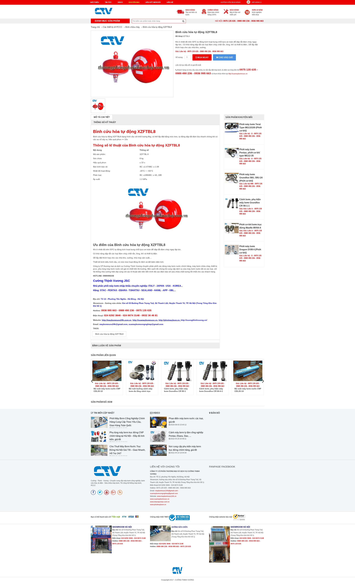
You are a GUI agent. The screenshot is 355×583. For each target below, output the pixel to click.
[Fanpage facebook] (93, 492)
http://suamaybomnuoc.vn (238, 74)
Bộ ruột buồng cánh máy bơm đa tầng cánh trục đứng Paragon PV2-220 (140, 390)
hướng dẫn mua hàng (230, 2)
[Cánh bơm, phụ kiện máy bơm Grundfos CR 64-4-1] (212, 371)
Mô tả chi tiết (102, 117)
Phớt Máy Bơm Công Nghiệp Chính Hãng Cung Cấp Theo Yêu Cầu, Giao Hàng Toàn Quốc (127, 422)
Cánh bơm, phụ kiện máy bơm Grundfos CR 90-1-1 (250, 202)
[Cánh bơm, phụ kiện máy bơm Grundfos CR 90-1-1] (232, 203)
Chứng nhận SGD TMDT (159, 517)
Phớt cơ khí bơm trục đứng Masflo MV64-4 (250, 226)
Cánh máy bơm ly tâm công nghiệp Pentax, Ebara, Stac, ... (186, 434)
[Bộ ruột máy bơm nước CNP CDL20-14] (247, 371)
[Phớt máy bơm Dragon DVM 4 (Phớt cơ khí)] (232, 249)
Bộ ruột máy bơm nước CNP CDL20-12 (107, 390)
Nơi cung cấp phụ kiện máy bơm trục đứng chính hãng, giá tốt (185, 448)
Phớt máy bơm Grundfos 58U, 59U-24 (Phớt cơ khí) (251, 177)
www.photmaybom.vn (158, 505)
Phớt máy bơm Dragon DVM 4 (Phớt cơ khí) (250, 249)
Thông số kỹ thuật (105, 122)
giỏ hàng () (256, 2)
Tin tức (108, 2)
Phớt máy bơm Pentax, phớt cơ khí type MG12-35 (249, 152)
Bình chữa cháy (132, 27)
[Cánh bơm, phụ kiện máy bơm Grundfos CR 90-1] (177, 371)
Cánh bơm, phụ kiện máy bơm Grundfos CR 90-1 (176, 390)
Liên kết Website (153, 2)
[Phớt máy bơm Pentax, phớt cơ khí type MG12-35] (232, 153)
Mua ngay (203, 57)
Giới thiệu (94, 2)
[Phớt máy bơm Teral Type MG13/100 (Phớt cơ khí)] (232, 127)
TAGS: (96, 328)
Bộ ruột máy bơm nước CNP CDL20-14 (247, 390)
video (120, 2)
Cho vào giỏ (225, 57)
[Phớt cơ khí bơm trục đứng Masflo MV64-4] (232, 228)
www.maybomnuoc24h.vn (166, 496)
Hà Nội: (219, 21)
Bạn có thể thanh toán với (101, 517)
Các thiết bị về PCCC (112, 27)
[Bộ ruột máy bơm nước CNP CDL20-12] (106, 371)
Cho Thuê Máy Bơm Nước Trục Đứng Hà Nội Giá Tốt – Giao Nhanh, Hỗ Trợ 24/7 (127, 450)
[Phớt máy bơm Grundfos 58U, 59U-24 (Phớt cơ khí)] (232, 178)
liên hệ (170, 2)
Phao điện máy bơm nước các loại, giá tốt (186, 420)
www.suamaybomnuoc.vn (159, 499)
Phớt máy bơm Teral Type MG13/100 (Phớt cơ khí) (250, 127)
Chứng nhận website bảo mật (220, 517)
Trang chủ (95, 27)
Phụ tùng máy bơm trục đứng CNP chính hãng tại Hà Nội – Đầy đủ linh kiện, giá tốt (127, 436)
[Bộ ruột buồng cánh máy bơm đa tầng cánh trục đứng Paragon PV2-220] (142, 371)
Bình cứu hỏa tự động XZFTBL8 (157, 27)
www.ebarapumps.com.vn (159, 502)
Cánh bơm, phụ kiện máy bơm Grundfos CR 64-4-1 (211, 390)
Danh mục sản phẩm (107, 21)
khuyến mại (134, 2)
